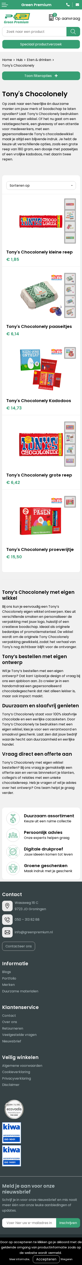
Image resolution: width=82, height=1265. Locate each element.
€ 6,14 (12, 334)
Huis (19, 59)
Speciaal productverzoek (41, 44)
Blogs (6, 971)
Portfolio (9, 978)
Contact (9, 1015)
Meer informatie (19, 1259)
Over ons (9, 1021)
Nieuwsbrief (11, 1041)
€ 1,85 (12, 259)
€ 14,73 (14, 408)
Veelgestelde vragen (19, 1034)
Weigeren (67, 1259)
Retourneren (12, 1028)
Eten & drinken (39, 59)
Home (7, 59)
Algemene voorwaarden (22, 1065)
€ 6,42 (13, 482)
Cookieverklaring (16, 1072)
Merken (8, 984)
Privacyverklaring (16, 1078)
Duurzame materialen (20, 991)
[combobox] (34, 31)
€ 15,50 (14, 557)
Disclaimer (11, 1084)
